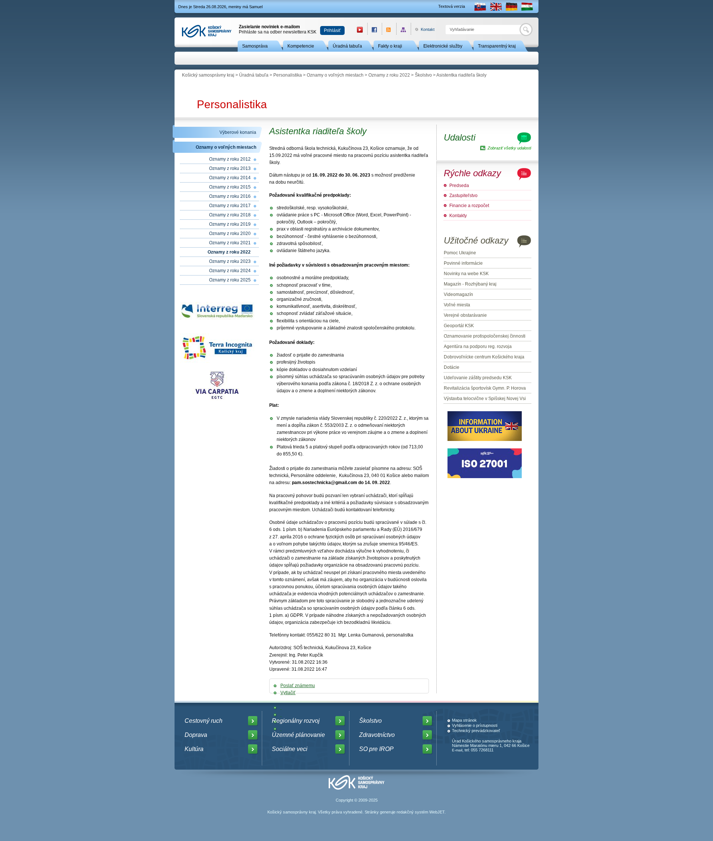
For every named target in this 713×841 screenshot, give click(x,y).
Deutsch (511, 6)
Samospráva (255, 46)
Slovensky (480, 6)
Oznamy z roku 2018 (230, 215)
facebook (374, 29)
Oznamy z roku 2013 (230, 168)
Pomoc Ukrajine (460, 252)
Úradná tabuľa (347, 46)
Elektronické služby (442, 46)
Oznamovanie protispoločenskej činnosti (484, 336)
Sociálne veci (289, 749)
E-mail (457, 750)
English (496, 6)
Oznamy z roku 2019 (230, 224)
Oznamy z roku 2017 (230, 205)
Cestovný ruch (203, 721)
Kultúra (194, 749)
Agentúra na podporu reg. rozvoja (478, 346)
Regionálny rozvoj (296, 721)
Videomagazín (458, 294)
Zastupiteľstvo (463, 195)
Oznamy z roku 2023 (230, 261)
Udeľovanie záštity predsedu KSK (478, 377)
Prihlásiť (332, 30)
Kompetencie (300, 46)
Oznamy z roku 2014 (230, 177)
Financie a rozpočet (469, 205)
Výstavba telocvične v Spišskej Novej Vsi (485, 398)
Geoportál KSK (459, 325)
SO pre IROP (376, 749)
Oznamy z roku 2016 (230, 196)
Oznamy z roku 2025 (230, 280)
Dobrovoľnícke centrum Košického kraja (484, 357)
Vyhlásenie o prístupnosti (474, 725)
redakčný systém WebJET (421, 812)
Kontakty (458, 215)
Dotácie (451, 367)
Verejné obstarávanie (465, 315)
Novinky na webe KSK (466, 273)
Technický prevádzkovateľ (476, 730)
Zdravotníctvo (377, 735)
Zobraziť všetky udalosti (509, 148)
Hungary (527, 6)
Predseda (459, 185)
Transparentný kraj (497, 46)
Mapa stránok (464, 720)
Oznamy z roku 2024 (230, 270)
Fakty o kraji (390, 46)
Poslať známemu (297, 685)
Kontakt (423, 29)
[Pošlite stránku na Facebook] (280, 707)
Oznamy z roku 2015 (230, 187)
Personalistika (287, 75)
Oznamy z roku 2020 (230, 233)
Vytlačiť (288, 692)
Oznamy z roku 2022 (389, 75)
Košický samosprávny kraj (208, 75)
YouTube (360, 29)
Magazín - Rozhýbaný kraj (470, 284)
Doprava (196, 735)
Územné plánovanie (298, 735)
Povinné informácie (463, 263)
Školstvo (423, 75)
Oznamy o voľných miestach (335, 75)
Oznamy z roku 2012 (230, 159)
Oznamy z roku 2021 (230, 242)
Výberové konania (237, 132)
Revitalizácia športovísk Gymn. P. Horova (485, 388)
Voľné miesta (457, 304)
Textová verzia (451, 6)
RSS (389, 29)
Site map (403, 29)
